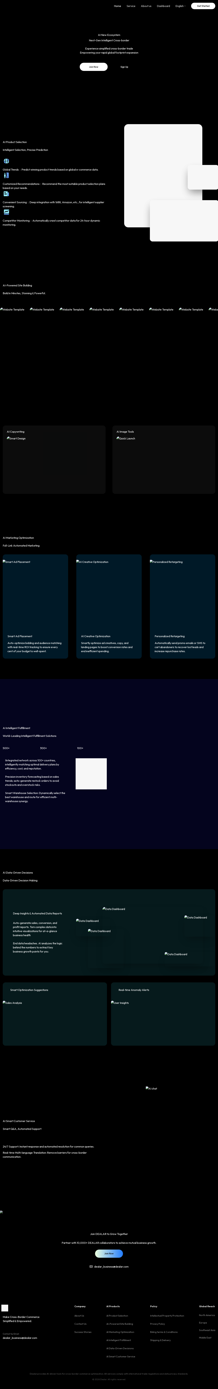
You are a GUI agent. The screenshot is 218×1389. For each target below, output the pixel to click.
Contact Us (80, 1323)
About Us (79, 1315)
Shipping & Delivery (160, 1340)
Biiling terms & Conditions (164, 1332)
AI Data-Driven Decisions (120, 1348)
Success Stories (82, 1332)
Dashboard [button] (163, 6)
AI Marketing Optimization (120, 1332)
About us (146, 6)
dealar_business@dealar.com (20, 1338)
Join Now (93, 66)
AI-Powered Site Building (119, 1323)
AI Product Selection (117, 1315)
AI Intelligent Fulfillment (118, 1340)
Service (131, 6)
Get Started (203, 6)
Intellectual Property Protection (167, 1315)
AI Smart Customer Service (120, 1356)
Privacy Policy (157, 1323)
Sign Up (124, 66)
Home (117, 6)
